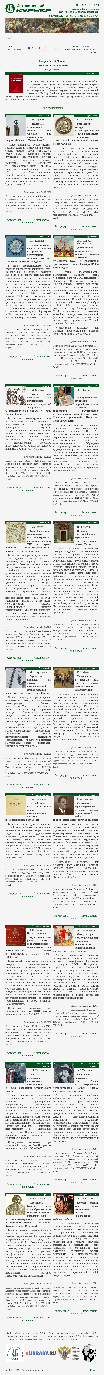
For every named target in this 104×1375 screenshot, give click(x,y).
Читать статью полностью (36, 221)
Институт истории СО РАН (82, 15)
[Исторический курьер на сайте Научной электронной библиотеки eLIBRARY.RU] (41, 1353)
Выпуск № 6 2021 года (52, 61)
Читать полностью (53, 107)
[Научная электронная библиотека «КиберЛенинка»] (89, 1353)
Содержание (52, 69)
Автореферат (14, 219)
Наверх (94, 1370)
